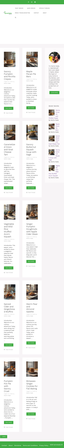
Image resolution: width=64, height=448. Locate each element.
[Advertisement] (32, 33)
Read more (9, 108)
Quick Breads (31, 8)
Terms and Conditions (30, 445)
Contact (36, 12)
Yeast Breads (19, 8)
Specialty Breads (44, 8)
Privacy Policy (43, 445)
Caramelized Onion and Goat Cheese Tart (9, 149)
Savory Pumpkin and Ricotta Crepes (9, 75)
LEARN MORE (54, 92)
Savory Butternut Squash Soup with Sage (31, 149)
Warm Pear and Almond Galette (31, 308)
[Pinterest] (35, 2)
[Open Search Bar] (15, 17)
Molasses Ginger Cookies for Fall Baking (32, 385)
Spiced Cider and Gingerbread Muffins (9, 308)
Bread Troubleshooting (22, 12)
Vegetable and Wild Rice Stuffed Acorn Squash (9, 230)
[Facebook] (28, 2)
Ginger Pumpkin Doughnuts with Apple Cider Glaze (32, 229)
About (45, 12)
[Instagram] (31, 2)
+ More (4, 436)
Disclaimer (17, 445)
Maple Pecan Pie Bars (31, 74)
